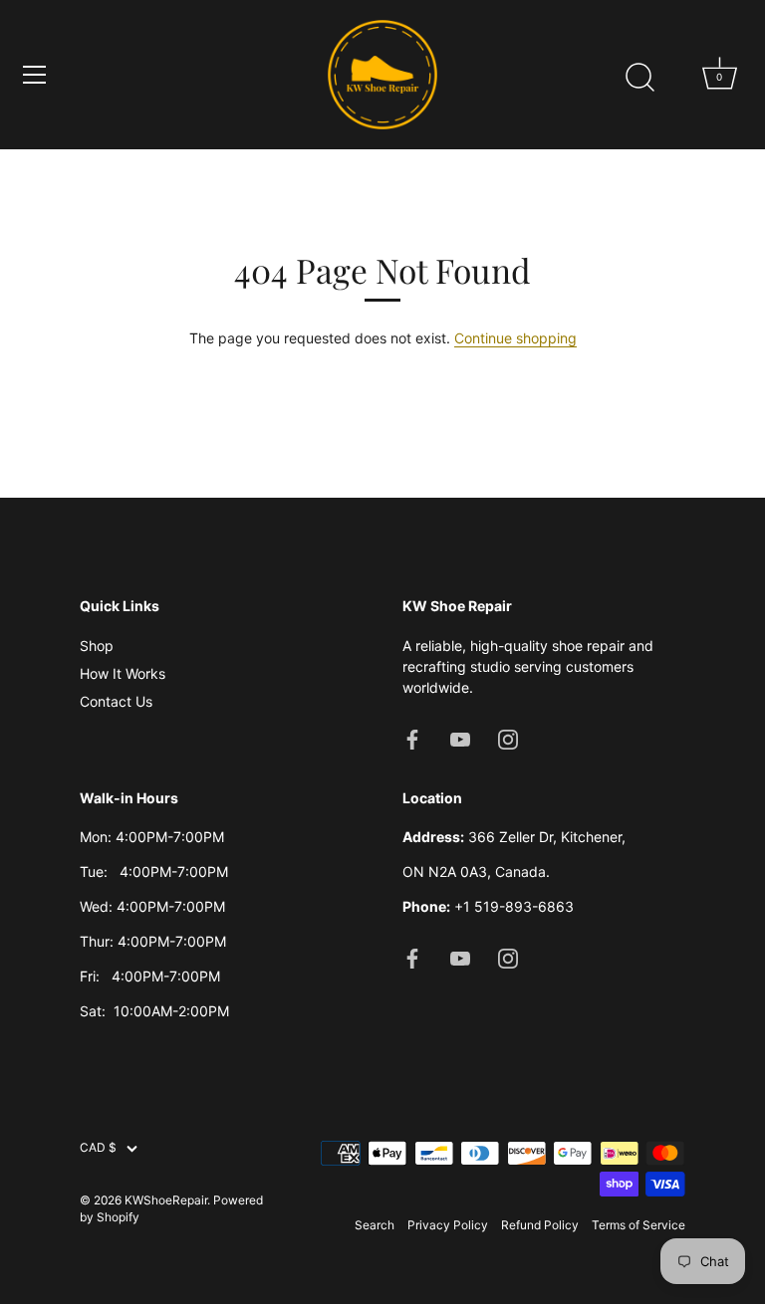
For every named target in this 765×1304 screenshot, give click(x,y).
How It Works (122, 673)
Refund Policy (540, 1224)
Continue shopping (515, 337)
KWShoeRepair (166, 1200)
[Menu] (35, 75)
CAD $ (98, 1148)
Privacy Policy (447, 1224)
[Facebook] (412, 738)
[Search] (639, 78)
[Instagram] (508, 738)
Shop (97, 645)
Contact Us (116, 701)
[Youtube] (460, 738)
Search (374, 1224)
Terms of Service (638, 1224)
